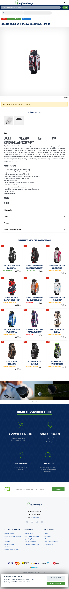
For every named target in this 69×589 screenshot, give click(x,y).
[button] (3, 61)
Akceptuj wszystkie (55, 583)
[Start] (3, 13)
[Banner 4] (35, 401)
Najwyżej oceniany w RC (33, 572)
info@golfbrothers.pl (36, 517)
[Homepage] (24, 2)
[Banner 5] (36, 401)
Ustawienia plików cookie (55, 578)
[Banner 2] (32, 401)
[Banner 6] (38, 401)
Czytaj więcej (8, 583)
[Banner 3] (33, 401)
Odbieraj (58, 489)
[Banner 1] (30, 401)
